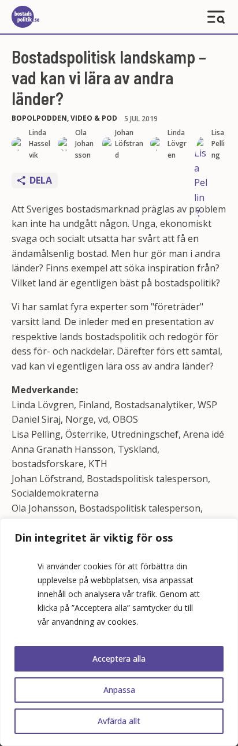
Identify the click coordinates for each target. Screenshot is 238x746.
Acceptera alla (119, 658)
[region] (119, 632)
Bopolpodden (39, 118)
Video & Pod (93, 118)
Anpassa (119, 689)
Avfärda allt (119, 720)
